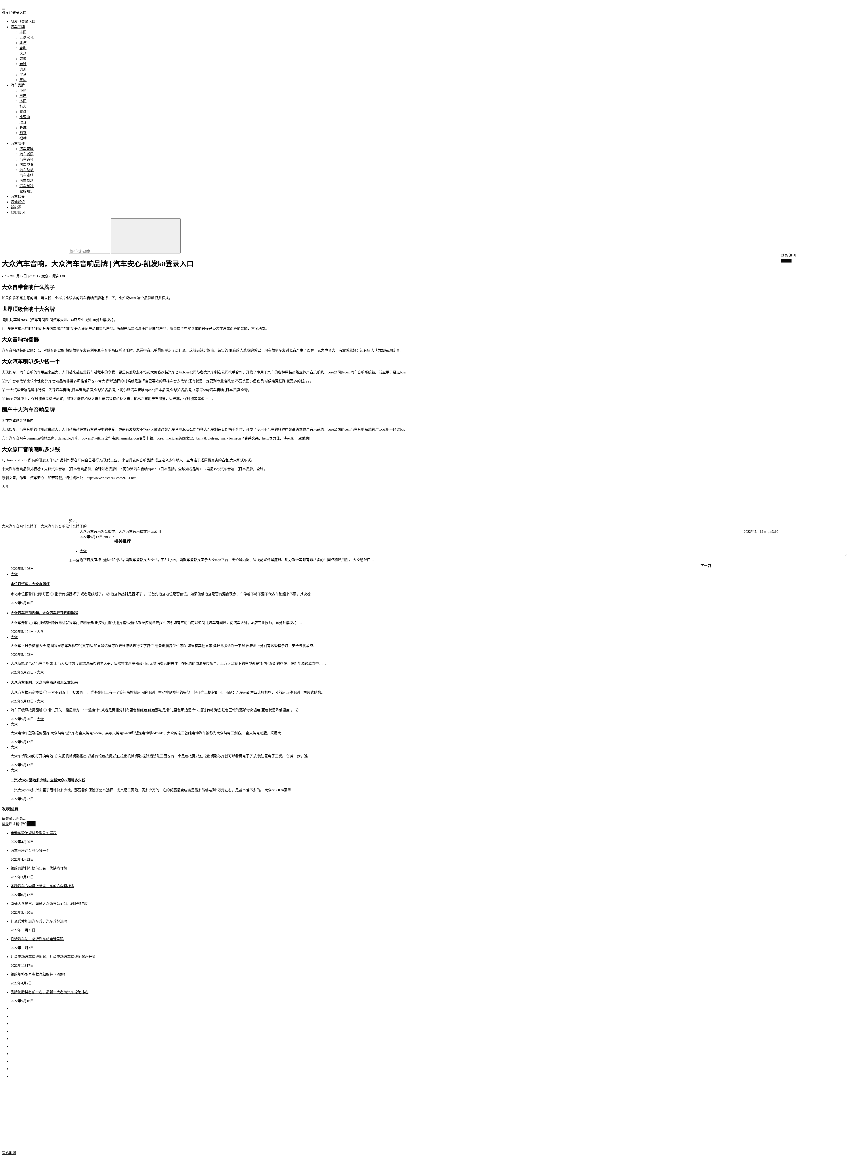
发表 (31, 824)
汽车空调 (26, 165)
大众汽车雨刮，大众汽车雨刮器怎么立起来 (44, 682)
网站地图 (9, 1153)
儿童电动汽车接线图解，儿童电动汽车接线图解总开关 (53, 957)
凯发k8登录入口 (14, 13)
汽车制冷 (26, 186)
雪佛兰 (24, 112)
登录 (784, 255)
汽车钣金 (26, 159)
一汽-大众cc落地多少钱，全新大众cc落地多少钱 (48, 780)
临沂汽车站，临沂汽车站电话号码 (37, 939)
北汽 (23, 43)
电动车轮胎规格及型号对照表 (34, 833)
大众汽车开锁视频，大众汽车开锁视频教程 (44, 613)
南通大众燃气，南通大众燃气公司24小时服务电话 (49, 904)
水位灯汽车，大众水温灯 (30, 584)
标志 (23, 106)
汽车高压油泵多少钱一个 (30, 851)
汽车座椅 (26, 175)
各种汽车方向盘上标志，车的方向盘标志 (42, 886)
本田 (23, 101)
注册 (792, 255)
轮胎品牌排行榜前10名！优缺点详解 (39, 868)
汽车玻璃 (26, 170)
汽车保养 (18, 196)
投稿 (788, 261)
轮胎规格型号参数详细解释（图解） (39, 974)
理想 (23, 122)
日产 (23, 96)
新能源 (16, 207)
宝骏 (23, 80)
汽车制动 (26, 181)
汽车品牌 (18, 27)
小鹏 (23, 90)
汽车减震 (26, 154)
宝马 (23, 74)
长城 (23, 127)
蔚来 (23, 133)
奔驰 (23, 64)
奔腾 (23, 59)
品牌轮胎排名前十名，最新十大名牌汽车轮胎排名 (49, 992)
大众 (23, 53)
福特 (23, 138)
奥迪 (23, 69)
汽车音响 (26, 149)
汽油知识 (18, 202)
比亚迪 (24, 117)
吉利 (23, 48)
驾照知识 (18, 212)
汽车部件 (18, 143)
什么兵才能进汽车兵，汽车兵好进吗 (39, 921)
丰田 (23, 32)
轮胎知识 (26, 191)
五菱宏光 (26, 37)
